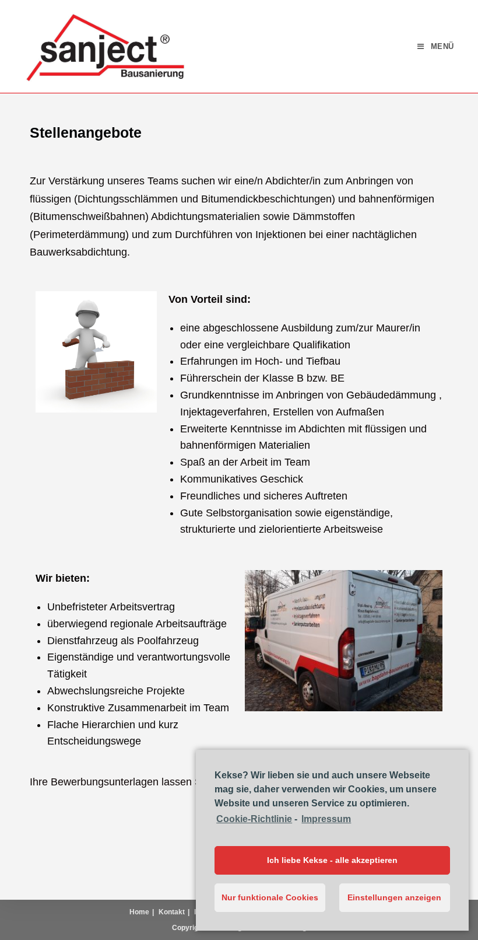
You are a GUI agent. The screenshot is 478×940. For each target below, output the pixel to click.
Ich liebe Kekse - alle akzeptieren (332, 860)
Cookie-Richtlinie (254, 819)
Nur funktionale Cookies (270, 897)
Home (139, 912)
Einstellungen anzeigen (394, 897)
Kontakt (172, 912)
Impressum (326, 819)
